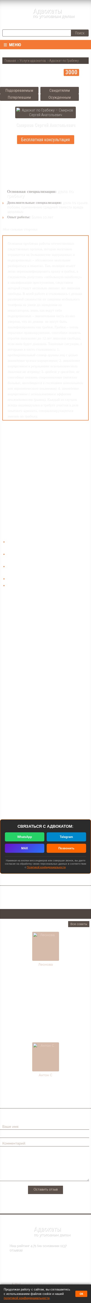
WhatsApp (24, 837)
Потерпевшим (19, 97)
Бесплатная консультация (45, 139)
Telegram (66, 837)
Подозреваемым (19, 90)
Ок (81, 1294)
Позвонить (66, 848)
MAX (24, 848)
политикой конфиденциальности (26, 1298)
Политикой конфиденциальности (46, 867)
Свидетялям (59, 90)
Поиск (79, 33)
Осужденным (60, 97)
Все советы (78, 924)
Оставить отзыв (46, 1189)
